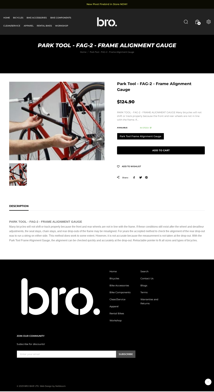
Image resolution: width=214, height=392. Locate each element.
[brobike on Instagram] (27, 364)
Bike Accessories (119, 285)
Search (144, 271)
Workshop (116, 320)
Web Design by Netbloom (53, 386)
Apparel (114, 306)
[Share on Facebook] (134, 177)
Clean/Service (117, 299)
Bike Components (120, 292)
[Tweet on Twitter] (140, 177)
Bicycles (114, 278)
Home (113, 271)
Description (19, 206)
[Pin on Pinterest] (146, 177)
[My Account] (209, 22)
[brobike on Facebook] (19, 364)
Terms (144, 292)
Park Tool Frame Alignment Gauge (140, 136)
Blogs (143, 285)
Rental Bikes (117, 313)
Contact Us (146, 278)
